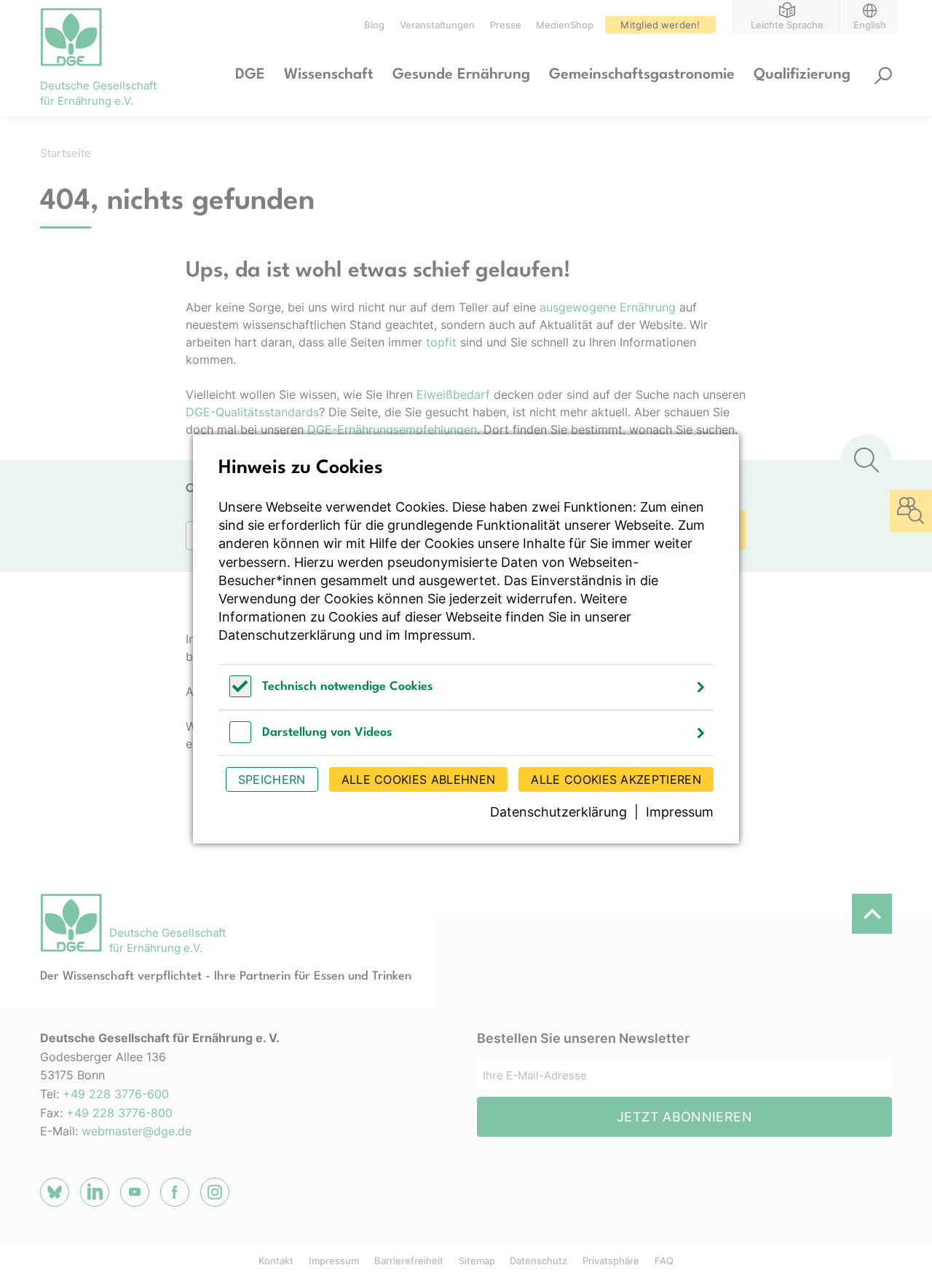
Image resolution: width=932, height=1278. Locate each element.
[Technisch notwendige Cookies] (240, 693)
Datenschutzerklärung (286, 635)
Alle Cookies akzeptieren (616, 779)
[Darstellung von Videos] (240, 739)
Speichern (272, 779)
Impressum (438, 635)
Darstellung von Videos (327, 732)
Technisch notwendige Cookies (347, 686)
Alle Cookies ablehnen (418, 779)
